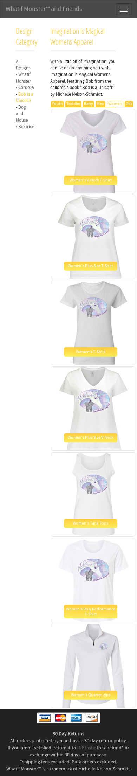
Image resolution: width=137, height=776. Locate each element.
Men (100, 104)
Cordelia (26, 87)
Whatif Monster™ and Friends (44, 9)
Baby (88, 104)
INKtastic (86, 748)
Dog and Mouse (22, 113)
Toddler (73, 104)
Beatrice (26, 126)
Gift (129, 104)
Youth (57, 104)
